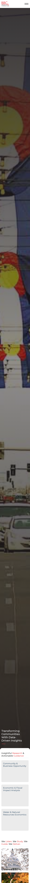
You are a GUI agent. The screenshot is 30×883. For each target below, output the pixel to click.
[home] (5, 4)
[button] (26, 4)
